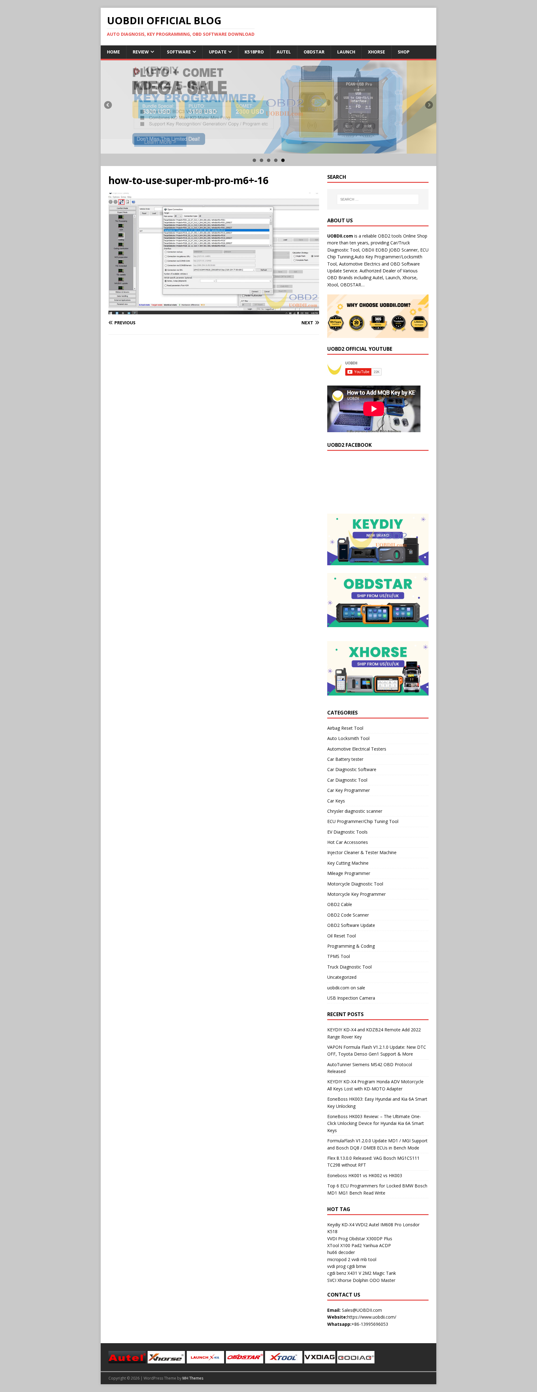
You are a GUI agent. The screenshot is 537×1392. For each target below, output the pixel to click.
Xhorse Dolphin (352, 1280)
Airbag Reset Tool (345, 728)
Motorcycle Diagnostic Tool (355, 884)
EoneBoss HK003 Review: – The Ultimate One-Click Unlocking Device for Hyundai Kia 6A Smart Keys (375, 1123)
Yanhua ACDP (377, 1245)
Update (218, 52)
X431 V (354, 1273)
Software (179, 52)
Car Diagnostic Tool (347, 780)
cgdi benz (336, 1273)
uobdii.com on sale (346, 988)
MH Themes (192, 1378)
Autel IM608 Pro (385, 1225)
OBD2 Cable (339, 904)
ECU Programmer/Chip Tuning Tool (362, 821)
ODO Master (382, 1280)
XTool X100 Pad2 (344, 1245)
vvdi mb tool (363, 1259)
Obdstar (314, 52)
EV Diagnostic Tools (347, 832)
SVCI (331, 1280)
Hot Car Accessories (347, 842)
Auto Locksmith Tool (348, 738)
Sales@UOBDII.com (362, 1310)
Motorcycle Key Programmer (356, 894)
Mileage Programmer (348, 873)
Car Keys (336, 801)
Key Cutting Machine (348, 863)
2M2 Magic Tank (379, 1273)
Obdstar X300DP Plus (370, 1239)
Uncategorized (341, 977)
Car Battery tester (345, 759)
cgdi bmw (356, 1266)
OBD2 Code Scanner (348, 915)
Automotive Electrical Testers (356, 749)
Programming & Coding (351, 946)
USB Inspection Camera (351, 998)
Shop (404, 52)
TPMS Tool (338, 956)
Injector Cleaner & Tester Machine (362, 852)
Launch (346, 52)
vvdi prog (336, 1266)
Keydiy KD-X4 (340, 1225)
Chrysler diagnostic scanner (354, 811)
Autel (284, 52)
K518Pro (254, 52)
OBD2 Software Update (351, 925)
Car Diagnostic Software (351, 769)
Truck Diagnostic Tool (349, 967)
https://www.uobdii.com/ (371, 1317)
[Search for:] (378, 199)
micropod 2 (338, 1259)
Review (141, 52)
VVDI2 (362, 1225)
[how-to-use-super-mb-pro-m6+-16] (213, 310)
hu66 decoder (341, 1252)
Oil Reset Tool (341, 936)
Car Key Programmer (348, 790)
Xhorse (376, 52)
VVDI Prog (337, 1239)
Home (113, 52)
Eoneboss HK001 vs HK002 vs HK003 (364, 1175)
